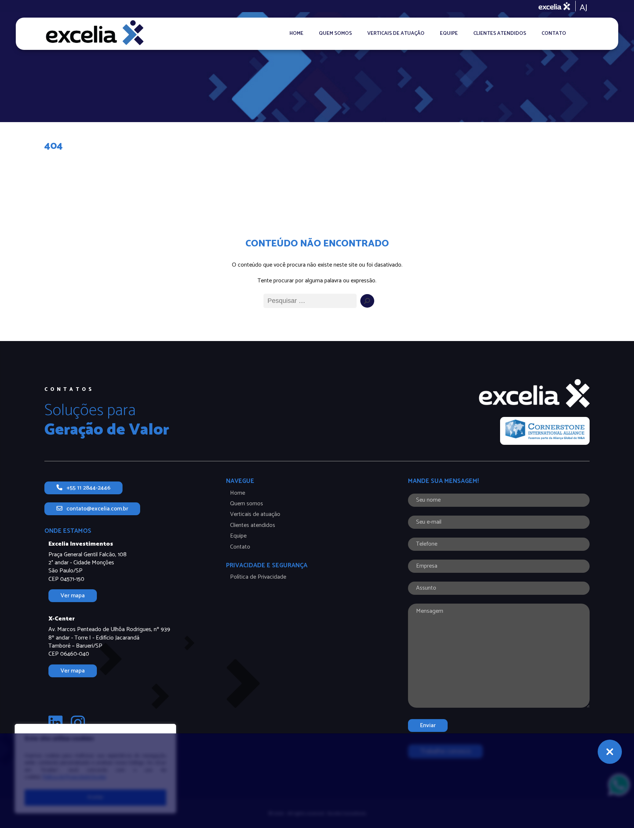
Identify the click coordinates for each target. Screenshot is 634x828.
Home (296, 33)
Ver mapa (73, 596)
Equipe (449, 33)
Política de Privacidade (258, 577)
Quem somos (335, 33)
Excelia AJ (564, 6)
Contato (554, 33)
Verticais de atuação (396, 33)
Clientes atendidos (499, 33)
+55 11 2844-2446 (88, 488)
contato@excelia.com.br (97, 509)
